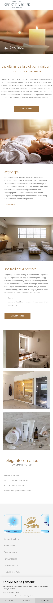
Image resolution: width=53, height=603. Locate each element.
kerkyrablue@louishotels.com (17, 491)
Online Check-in (11, 539)
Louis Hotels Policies (13, 572)
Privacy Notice (10, 559)
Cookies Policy (11, 565)
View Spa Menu (26, 109)
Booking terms (10, 552)
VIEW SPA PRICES (17, 316)
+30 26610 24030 (16, 486)
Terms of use (9, 546)
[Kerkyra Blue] (26, 349)
